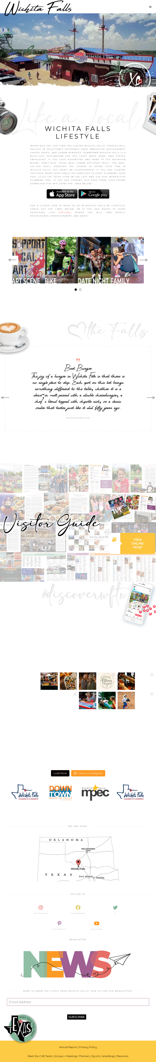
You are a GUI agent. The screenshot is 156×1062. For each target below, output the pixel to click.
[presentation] (12, 260)
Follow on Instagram (90, 773)
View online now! (138, 543)
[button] (76, 289)
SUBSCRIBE (76, 1017)
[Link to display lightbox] (20, 690)
